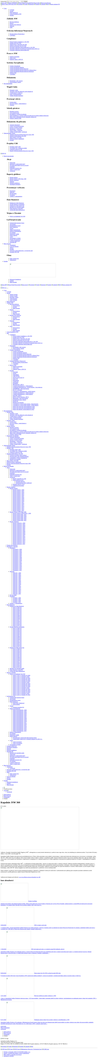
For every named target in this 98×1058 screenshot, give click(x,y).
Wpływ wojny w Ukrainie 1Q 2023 (21, 692)
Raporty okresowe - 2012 (19, 542)
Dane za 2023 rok (17, 611)
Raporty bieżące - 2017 (18, 502)
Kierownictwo (16, 305)
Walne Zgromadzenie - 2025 (20, 711)
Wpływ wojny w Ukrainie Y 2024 (21, 682)
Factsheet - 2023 (17, 602)
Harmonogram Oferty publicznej (24, 483)
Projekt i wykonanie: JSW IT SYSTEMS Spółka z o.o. (17, 1052)
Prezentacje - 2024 (17, 552)
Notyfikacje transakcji (12, 747)
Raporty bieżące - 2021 (18, 496)
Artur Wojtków (13, 300)
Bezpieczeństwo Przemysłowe (20, 362)
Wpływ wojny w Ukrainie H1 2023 (21, 690)
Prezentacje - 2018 (17, 560)
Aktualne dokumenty (15, 437)
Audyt (11, 740)
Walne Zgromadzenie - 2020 (20, 718)
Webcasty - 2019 (17, 582)
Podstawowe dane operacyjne (17, 647)
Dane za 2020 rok (17, 615)
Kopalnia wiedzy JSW (15, 449)
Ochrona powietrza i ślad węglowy (18, 455)
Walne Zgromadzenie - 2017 (20, 722)
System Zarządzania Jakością (20, 352)
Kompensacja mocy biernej (19, 399)
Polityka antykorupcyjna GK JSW (21, 340)
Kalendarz (12, 473)
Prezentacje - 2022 (17, 555)
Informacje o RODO (9, 1056)
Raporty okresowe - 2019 (19, 532)
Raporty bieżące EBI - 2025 (19, 514)
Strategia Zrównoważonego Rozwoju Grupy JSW (19, 447)
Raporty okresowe (14, 521)
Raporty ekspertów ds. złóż (19, 478)
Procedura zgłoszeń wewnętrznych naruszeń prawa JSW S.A (27, 343)
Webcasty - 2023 (17, 577)
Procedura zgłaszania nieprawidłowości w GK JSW (25, 341)
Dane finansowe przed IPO (16, 670)
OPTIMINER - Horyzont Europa (21, 388)
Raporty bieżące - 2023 (18, 494)
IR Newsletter (13, 595)
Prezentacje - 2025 (17, 550)
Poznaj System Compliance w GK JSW (22, 336)
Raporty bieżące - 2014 (18, 506)
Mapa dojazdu (16, 308)
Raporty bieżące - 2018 (18, 501)
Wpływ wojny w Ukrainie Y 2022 (21, 693)
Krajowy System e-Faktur (16, 440)
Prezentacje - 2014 (17, 566)
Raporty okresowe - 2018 (19, 534)
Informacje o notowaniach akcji (17, 470)
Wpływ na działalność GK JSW (17, 674)
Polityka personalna (17, 366)
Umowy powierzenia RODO (17, 438)
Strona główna (7, 794)
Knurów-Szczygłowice (15, 315)
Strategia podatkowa (12, 750)
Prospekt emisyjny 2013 (18, 484)
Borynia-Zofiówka (14, 304)
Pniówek (12, 320)
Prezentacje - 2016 (17, 563)
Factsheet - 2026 (17, 597)
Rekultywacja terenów (18, 402)
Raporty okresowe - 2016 (19, 537)
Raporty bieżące (14, 488)
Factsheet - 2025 (17, 599)
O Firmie (9, 291)
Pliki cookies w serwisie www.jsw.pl (12, 1054)
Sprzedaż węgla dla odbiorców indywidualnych (21, 415)
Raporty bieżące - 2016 (18, 503)
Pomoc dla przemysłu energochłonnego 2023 (24, 408)
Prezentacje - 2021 (17, 556)
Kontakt (6, 261)
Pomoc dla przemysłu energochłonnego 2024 (24, 406)
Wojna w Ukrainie (11, 672)
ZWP (11, 326)
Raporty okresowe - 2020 (19, 531)
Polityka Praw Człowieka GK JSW (21, 338)
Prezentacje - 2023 (17, 553)
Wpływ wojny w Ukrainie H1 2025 (21, 679)
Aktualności (10, 766)
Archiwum (12, 477)
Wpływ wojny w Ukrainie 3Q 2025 (21, 678)
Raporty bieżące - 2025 (18, 491)
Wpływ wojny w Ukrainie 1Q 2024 (21, 686)
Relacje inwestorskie (9, 156)
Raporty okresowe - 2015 (19, 538)
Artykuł (5, 790)
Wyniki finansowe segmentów (17, 627)
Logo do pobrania (11, 776)
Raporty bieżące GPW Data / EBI (18, 512)
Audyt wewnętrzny (17, 743)
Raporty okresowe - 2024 (19, 525)
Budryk (11, 309)
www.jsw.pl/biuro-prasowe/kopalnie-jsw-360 (29, 877)
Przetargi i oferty (11, 420)
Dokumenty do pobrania (13, 435)
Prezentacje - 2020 (17, 557)
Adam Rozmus (13, 298)
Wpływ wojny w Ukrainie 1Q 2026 (21, 675)
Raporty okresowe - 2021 (19, 530)
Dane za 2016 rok (17, 621)
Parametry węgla (14, 413)
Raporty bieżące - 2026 (18, 489)
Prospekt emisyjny (20, 481)
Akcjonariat (12, 699)
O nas (5, 8)
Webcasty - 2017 (17, 585)
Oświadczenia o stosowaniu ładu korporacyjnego (25, 737)
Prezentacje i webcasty (12, 546)
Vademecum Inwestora (18, 485)
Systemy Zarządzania (15, 350)
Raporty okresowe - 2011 (19, 543)
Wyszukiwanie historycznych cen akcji (19, 471)
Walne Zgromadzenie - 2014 (20, 726)
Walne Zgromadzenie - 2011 (20, 730)
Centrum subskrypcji (12, 746)
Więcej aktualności (5, 1027)
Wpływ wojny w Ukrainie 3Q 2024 (21, 683)
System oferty (13, 422)
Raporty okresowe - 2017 (19, 535)
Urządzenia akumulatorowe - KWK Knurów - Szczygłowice (27, 387)
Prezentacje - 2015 (17, 564)
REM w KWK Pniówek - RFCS (21, 397)
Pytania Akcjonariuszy (12, 545)
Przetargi (12, 424)
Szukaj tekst (3, 1)
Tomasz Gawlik (13, 296)
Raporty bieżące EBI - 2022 (19, 519)
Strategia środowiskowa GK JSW (15, 453)
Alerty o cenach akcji (15, 476)
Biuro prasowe (7, 243)
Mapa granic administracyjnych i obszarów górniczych (23, 433)
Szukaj (25, 1)
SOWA (14, 373)
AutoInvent (15, 381)
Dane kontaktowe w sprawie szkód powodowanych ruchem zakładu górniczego (29, 431)
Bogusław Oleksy (14, 297)
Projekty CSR (10, 448)
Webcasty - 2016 (17, 586)
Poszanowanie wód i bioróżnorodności (19, 456)
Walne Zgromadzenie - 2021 (20, 717)
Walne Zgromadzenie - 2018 (20, 721)
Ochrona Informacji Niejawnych (17, 361)
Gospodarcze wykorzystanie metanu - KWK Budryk (25, 405)
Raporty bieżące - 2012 (18, 509)
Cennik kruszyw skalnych (16, 416)
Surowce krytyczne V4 (18, 377)
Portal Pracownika (35, 3)
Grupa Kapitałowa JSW (12, 332)
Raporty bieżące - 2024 (18, 492)
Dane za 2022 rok (17, 613)
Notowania (12, 469)
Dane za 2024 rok (17, 610)
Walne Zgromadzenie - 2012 (20, 729)
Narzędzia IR (10, 751)
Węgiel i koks (10, 412)
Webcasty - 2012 (17, 592)
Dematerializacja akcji (15, 700)
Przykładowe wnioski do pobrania (18, 430)
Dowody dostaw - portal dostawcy (18, 423)
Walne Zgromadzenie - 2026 (20, 710)
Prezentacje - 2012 (17, 568)
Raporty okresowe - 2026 (19, 523)
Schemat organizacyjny (18, 707)
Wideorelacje (13, 775)
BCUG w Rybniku (17, 390)
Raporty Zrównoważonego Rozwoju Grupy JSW (19, 463)
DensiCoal (15, 401)
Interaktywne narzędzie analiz (17, 668)
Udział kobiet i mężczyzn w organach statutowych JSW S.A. (27, 739)
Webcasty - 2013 (17, 591)
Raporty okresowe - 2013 (19, 541)
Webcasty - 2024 (17, 575)
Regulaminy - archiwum (16, 441)
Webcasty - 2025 (17, 574)
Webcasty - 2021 (17, 579)
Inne (8, 333)
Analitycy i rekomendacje (16, 603)
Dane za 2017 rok (17, 620)
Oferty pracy (16, 368)
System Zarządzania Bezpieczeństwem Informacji (25, 356)
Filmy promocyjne (14, 773)
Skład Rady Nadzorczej (18, 703)
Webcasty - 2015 (17, 588)
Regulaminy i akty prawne (19, 347)
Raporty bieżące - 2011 (18, 510)
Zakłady (9, 783)
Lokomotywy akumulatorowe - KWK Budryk (24, 391)
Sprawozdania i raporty (18, 348)
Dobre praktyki (13, 736)
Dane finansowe (11, 604)
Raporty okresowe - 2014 (19, 539)
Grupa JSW (13, 4)
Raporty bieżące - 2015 (18, 505)
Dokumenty (13, 345)
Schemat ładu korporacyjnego (17, 697)
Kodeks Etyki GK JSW (18, 337)
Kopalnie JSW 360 (11, 771)
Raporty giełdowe (11, 487)
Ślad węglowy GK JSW (12, 460)
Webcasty (12, 571)
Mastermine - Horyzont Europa (20, 398)
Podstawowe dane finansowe (17, 606)
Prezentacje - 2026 (17, 549)
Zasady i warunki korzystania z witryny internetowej (16, 1053)
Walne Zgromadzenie (15, 708)
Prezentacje (12, 548)
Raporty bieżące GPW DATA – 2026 (22, 513)
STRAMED (16, 374)
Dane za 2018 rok (17, 618)
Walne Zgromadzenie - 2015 (20, 725)
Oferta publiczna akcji (18, 480)
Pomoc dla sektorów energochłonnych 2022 (23, 409)
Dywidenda (12, 733)
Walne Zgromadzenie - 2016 (20, 724)
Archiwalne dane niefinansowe (17, 671)
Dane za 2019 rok (17, 617)
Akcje (8, 467)
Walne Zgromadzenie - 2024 (20, 712)
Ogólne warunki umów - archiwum (18, 444)
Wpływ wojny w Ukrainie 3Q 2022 (21, 694)
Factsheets (12, 596)
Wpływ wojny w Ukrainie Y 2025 (21, 676)
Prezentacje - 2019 (17, 559)
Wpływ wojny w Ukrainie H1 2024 (21, 685)
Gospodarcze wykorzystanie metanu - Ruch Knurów (25, 404)
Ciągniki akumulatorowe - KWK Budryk (23, 386)
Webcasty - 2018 (17, 584)
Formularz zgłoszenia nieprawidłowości (22, 344)
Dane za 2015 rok (17, 622)
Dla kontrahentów (8, 83)
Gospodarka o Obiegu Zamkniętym (18, 458)
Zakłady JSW (10, 302)
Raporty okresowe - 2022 (19, 528)
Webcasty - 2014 (17, 589)
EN (59, 4)
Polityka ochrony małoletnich (14, 462)
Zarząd (8, 293)
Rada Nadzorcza (11, 301)
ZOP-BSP (15, 372)
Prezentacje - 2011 (17, 570)
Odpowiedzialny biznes (9, 133)
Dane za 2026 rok (17, 607)
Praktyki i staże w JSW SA (19, 369)
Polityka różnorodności (15, 732)
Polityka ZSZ (16, 358)
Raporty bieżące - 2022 (18, 495)
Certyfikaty (15, 359)
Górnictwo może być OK (16, 452)
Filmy (8, 772)
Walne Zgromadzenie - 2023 (20, 714)
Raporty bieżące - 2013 (18, 507)
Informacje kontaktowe (12, 782)
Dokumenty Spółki (14, 735)
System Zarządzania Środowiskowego (22, 354)
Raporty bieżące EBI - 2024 (19, 516)
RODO (15, 3)
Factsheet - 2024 (17, 600)
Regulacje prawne (14, 427)
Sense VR (15, 379)
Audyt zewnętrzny (17, 742)
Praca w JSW (13, 365)
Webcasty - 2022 (17, 578)
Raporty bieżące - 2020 (18, 498)
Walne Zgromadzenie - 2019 (20, 719)
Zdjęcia (8, 778)
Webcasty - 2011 (17, 593)
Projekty (12, 370)
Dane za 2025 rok (17, 609)
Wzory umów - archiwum (16, 442)
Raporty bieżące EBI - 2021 (19, 520)
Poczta (49, 3)
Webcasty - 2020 (17, 581)
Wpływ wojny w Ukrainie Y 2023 (21, 688)
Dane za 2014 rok (17, 624)
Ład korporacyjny (11, 696)
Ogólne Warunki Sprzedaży (16, 419)
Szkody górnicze (11, 426)
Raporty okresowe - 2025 (19, 524)
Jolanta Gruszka (14, 294)
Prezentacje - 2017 (17, 561)
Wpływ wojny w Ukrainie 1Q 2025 (21, 681)
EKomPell (15, 383)
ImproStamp (16, 380)
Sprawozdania (16, 704)
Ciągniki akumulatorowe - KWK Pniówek (23, 392)
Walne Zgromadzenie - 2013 (20, 728)
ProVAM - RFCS (17, 395)
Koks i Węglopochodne (15, 417)
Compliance (13, 334)
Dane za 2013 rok (17, 625)
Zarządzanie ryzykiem (15, 744)
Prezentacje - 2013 (17, 567)
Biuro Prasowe (7, 765)
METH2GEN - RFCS (18, 384)
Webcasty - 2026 (17, 573)
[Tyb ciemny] (1, 5)
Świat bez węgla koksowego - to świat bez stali (18, 769)
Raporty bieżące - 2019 (18, 499)
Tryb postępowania (14, 429)
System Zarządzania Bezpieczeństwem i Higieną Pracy (26, 355)
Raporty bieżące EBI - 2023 (19, 517)
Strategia (9, 748)
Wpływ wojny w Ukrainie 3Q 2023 (21, 689)
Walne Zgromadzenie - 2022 (20, 715)
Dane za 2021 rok (17, 614)
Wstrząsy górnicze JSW (15, 434)
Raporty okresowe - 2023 (19, 527)
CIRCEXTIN (16, 376)
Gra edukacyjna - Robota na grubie (18, 451)
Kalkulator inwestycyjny (16, 474)
